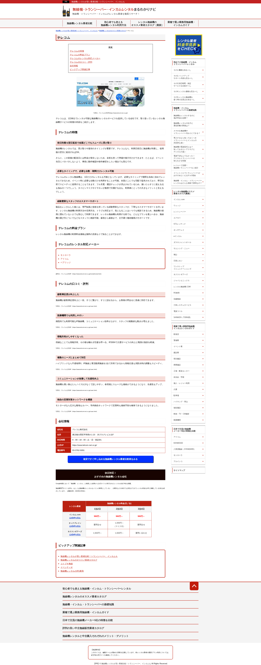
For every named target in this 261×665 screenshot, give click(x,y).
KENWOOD (178, 443)
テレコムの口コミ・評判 (81, 62)
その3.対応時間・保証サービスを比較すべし (182, 84)
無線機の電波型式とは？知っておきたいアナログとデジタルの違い (184, 149)
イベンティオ (66, 567)
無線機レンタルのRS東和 (72, 571)
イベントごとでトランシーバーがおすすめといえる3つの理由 (187, 174)
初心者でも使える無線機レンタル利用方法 (113, 23)
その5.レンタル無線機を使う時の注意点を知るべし (184, 98)
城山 (175, 255)
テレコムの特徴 (77, 51)
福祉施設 (177, 408)
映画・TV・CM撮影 (181, 414)
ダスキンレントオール (182, 242)
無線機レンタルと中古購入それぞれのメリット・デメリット (96, 636)
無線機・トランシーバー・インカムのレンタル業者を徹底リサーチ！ (106, 14)
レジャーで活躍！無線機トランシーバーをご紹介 (186, 166)
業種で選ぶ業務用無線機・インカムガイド (181, 23)
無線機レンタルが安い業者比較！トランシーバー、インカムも (98, 2)
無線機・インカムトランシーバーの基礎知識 (185, 109)
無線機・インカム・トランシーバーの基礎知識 (88, 604)
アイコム (177, 437)
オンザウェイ (179, 230)
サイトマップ (179, 470)
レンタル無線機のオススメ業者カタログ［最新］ (147, 23)
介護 (175, 389)
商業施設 (177, 365)
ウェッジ (177, 206)
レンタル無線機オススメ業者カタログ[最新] (184, 192)
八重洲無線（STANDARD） (184, 449)
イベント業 (178, 346)
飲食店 (176, 334)
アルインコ (178, 461)
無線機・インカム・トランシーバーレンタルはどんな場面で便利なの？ (188, 182)
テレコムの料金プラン (80, 55)
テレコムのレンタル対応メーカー (85, 58)
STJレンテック (180, 224)
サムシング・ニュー (181, 248)
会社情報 (74, 66)
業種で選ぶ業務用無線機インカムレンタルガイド (184, 327)
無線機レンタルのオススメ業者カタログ (78, 560)
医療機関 (177, 420)
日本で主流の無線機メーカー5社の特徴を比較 (185, 430)
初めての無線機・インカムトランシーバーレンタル (185, 63)
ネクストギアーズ (181, 274)
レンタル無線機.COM (182, 287)
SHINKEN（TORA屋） (183, 317)
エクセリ (177, 218)
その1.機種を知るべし (182, 70)
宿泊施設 (177, 359)
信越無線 (177, 299)
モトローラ (178, 455)
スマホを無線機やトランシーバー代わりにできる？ (187, 132)
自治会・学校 (179, 377)
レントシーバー (180, 212)
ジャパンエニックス (181, 281)
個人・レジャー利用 (181, 383)
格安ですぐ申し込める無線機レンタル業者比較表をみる (110, 459)
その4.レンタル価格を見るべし (186, 91)
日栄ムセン (178, 261)
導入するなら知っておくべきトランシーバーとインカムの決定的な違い (185, 140)
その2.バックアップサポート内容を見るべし (183, 77)
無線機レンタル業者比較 (79, 23)
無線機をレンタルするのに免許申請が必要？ (184, 117)
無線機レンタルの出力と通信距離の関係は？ (183, 124)
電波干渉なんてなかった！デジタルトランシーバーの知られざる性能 (184, 158)
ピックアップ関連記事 (80, 69)
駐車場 (176, 395)
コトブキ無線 (66, 563)
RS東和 (177, 293)
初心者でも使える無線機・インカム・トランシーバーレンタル (97, 588)
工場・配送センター (181, 371)
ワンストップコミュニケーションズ (182, 267)
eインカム (178, 236)
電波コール (178, 311)
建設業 (176, 353)
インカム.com (179, 199)
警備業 (176, 340)
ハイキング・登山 (181, 402)
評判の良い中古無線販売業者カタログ (83, 628)
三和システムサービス (182, 305)
